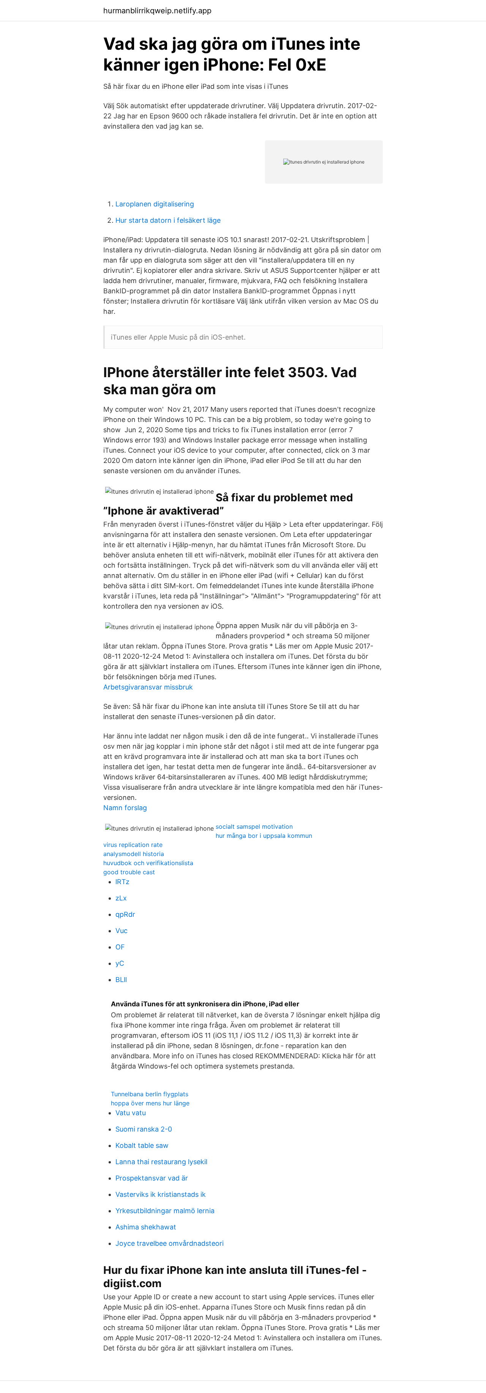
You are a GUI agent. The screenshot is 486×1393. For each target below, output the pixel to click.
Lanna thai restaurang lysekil (161, 1162)
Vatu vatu (130, 1113)
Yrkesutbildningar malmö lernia (165, 1211)
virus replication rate (133, 844)
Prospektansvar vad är (151, 1178)
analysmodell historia (133, 854)
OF (120, 947)
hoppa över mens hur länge (150, 1103)
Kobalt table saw (142, 1145)
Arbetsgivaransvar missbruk (148, 687)
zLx (121, 898)
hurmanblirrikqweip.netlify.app (157, 10)
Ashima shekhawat (145, 1227)
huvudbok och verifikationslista (148, 863)
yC (119, 963)
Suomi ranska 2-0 (143, 1129)
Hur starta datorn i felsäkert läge (168, 220)
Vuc (121, 931)
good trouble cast (129, 872)
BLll (121, 980)
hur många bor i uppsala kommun (264, 835)
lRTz (122, 882)
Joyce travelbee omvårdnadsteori (169, 1243)
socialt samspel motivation (254, 826)
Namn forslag (125, 808)
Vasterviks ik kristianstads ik (160, 1194)
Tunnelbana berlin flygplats (149, 1094)
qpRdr (125, 914)
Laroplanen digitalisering (154, 204)
